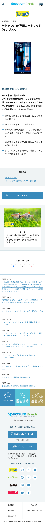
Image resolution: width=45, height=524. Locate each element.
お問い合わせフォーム (22, 446)
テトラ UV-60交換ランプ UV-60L (21, 180)
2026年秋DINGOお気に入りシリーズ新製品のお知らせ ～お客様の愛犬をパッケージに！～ (22, 301)
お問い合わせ (11, 516)
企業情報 (11, 505)
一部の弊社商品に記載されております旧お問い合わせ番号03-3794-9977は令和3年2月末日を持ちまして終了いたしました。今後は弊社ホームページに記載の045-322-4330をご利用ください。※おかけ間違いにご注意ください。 (22, 286)
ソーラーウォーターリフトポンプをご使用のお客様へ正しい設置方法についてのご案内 (22, 334)
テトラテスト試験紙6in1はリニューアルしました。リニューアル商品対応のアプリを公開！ (22, 345)
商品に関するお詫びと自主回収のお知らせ (19, 386)
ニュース (34, 505)
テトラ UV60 (11, 177)
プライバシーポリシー (34, 510)
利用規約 (11, 510)
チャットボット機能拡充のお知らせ (16, 377)
